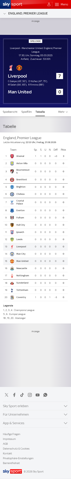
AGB (5, 443)
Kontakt (7, 453)
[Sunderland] (23, 283)
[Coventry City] (23, 297)
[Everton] (23, 210)
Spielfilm (26, 111)
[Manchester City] (23, 253)
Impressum (9, 439)
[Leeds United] (23, 239)
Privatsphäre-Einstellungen (18, 458)
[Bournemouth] (23, 172)
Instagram (29, 395)
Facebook (14, 395)
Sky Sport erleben (15, 406)
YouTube (37, 395)
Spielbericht (10, 111)
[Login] (49, 4)
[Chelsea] (23, 194)
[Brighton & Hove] (23, 187)
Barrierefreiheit (11, 463)
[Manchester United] (23, 261)
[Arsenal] (23, 156)
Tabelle (40, 111)
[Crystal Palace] (23, 202)
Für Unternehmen (16, 414)
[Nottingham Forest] (23, 275)
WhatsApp (45, 395)
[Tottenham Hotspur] (23, 290)
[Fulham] (23, 217)
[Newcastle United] (23, 268)
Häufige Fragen (11, 434)
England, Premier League (28, 13)
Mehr (61, 111)
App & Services (13, 423)
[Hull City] (23, 224)
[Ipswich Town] (23, 232)
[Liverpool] (23, 246)
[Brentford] (23, 179)
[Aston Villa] (23, 163)
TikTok (22, 395)
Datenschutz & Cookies (16, 448)
